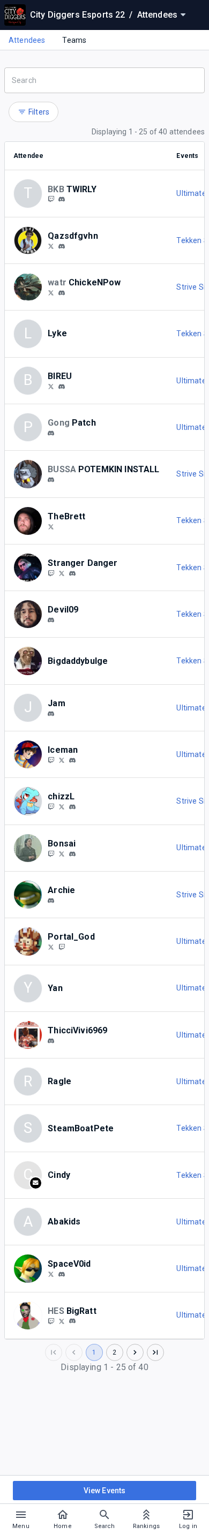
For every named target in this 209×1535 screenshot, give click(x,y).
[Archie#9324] (51, 900)
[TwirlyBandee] (51, 199)
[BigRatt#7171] (72, 1321)
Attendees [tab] (27, 40)
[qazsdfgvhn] (51, 245)
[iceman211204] (51, 759)
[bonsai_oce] (51, 853)
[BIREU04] (51, 386)
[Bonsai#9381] (72, 854)
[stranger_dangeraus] (51, 573)
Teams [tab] (74, 40)
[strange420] (72, 573)
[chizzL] (51, 806)
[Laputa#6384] (51, 1041)
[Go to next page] (135, 1352)
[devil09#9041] (51, 620)
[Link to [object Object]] (30, 240)
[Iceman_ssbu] (61, 759)
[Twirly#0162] (61, 199)
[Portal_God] (61, 946)
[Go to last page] (155, 1352)
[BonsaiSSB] (61, 853)
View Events (105, 1490)
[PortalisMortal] (51, 946)
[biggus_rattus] (61, 1321)
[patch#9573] (51, 433)
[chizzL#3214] (72, 807)
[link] (61, 199)
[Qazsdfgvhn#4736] (61, 246)
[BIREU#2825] (61, 386)
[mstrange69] (61, 573)
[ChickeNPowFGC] (51, 292)
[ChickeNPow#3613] (61, 293)
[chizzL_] (61, 806)
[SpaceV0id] (51, 1273)
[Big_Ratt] (51, 1321)
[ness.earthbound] (72, 760)
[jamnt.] (51, 713)
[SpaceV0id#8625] (61, 1274)
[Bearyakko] (51, 526)
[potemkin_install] (51, 479)
